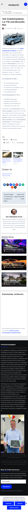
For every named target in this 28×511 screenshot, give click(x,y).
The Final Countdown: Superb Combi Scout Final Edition (12, 281)
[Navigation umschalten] (2, 4)
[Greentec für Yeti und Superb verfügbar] (7, 170)
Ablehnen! (20, 503)
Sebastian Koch (10, 28)
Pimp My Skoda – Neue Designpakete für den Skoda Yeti (17, 160)
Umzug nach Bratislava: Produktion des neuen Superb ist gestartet (13, 249)
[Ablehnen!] (26, 503)
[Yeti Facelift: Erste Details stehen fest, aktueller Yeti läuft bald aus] (7, 155)
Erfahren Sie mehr (14, 507)
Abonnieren (6, 486)
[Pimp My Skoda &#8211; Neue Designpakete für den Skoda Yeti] (18, 155)
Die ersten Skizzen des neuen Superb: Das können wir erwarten (13, 264)
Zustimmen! (8, 503)
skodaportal (13, 5)
